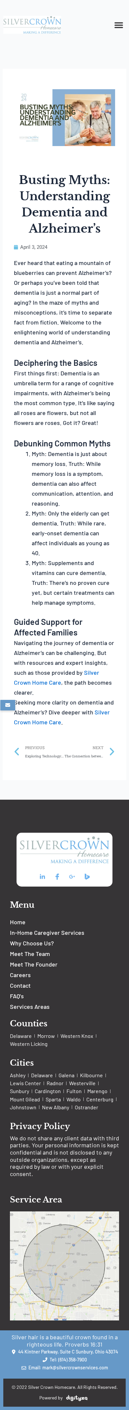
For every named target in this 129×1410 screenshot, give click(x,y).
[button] (119, 25)
